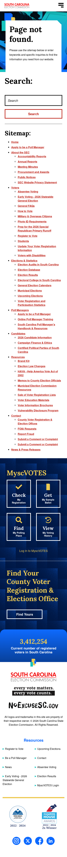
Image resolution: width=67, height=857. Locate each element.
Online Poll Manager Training (35, 319)
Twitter (28, 841)
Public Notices (27, 177)
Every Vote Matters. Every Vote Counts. (33, 691)
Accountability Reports (32, 156)
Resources (18, 357)
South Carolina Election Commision (16, 5)
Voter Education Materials (33, 400)
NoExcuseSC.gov (33, 705)
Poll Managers (20, 310)
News (8, 767)
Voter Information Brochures (35, 405)
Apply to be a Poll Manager (27, 147)
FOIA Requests (27, 429)
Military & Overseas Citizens (35, 216)
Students (23, 241)
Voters (15, 187)
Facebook (39, 841)
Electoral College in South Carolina (39, 280)
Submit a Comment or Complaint (38, 439)
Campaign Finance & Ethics (35, 343)
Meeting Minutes (28, 167)
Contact (16, 416)
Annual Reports (27, 161)
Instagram (16, 841)
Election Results (28, 275)
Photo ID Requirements (32, 221)
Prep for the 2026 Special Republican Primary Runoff (34, 228)
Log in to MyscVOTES (33, 551)
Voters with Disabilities (32, 255)
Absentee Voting (28, 191)
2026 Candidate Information (35, 337)
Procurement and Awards (33, 172)
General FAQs (26, 206)
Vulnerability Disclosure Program (38, 410)
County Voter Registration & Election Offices (35, 421)
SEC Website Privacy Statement (37, 182)
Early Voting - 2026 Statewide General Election (35, 198)
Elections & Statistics (24, 260)
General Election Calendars (34, 285)
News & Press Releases (25, 449)
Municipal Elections (30, 290)
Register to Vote (27, 236)
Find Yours (24, 614)
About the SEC (20, 152)
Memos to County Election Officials (39, 380)
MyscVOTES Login (48, 785)
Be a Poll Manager (16, 758)
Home (15, 142)
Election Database (29, 270)
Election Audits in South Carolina (38, 264)
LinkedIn (51, 841)
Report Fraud (26, 434)
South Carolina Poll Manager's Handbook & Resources (36, 326)
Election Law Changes (31, 366)
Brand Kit (23, 361)
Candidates (18, 333)
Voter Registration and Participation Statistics (31, 303)
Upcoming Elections (30, 296)
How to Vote (25, 211)
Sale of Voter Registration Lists (37, 395)
